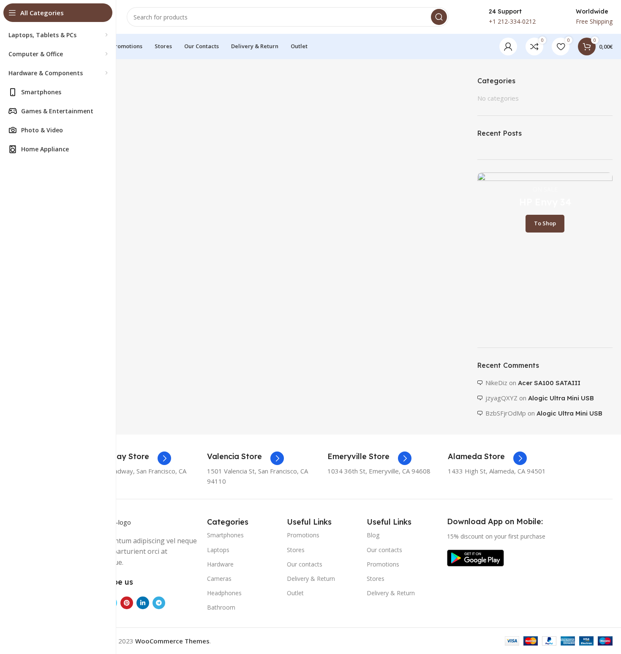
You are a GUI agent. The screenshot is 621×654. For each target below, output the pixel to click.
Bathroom (221, 607)
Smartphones (225, 535)
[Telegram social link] (159, 603)
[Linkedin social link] (142, 603)
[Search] (439, 17)
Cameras (219, 579)
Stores (296, 550)
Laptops (218, 550)
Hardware (220, 564)
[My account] (508, 46)
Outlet (295, 593)
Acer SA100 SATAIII (549, 383)
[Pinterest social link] (126, 603)
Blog (373, 535)
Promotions (303, 535)
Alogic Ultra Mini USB (561, 398)
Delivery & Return (311, 579)
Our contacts (304, 564)
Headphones (224, 593)
